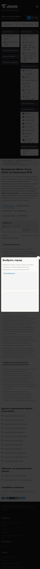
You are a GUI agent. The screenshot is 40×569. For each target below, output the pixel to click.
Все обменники (9, 273)
